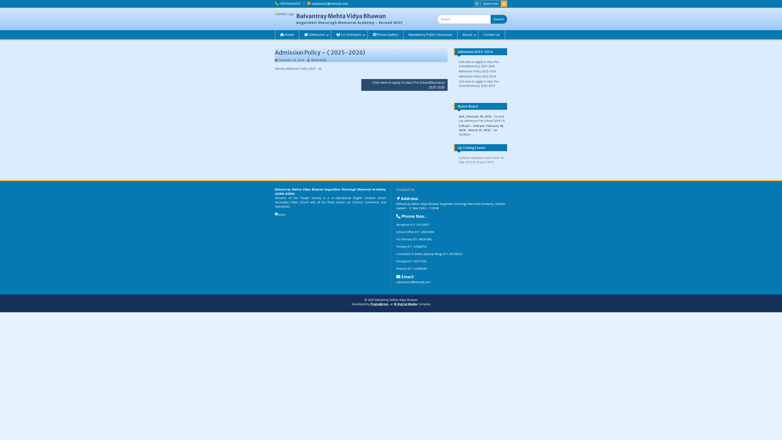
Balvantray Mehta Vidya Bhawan (341, 16)
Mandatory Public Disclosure (430, 34)
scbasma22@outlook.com (330, 4)
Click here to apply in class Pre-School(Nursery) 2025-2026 (408, 85)
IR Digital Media (405, 304)
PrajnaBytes (379, 304)
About (467, 34)
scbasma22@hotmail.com (413, 282)
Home (289, 34)
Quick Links (491, 4)
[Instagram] (477, 4)
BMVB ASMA (318, 60)
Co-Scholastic (350, 34)
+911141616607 (290, 4)
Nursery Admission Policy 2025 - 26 (298, 68)
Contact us (491, 34)
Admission (316, 34)
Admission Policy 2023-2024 (477, 76)
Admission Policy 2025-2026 (477, 71)
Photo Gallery (387, 34)
